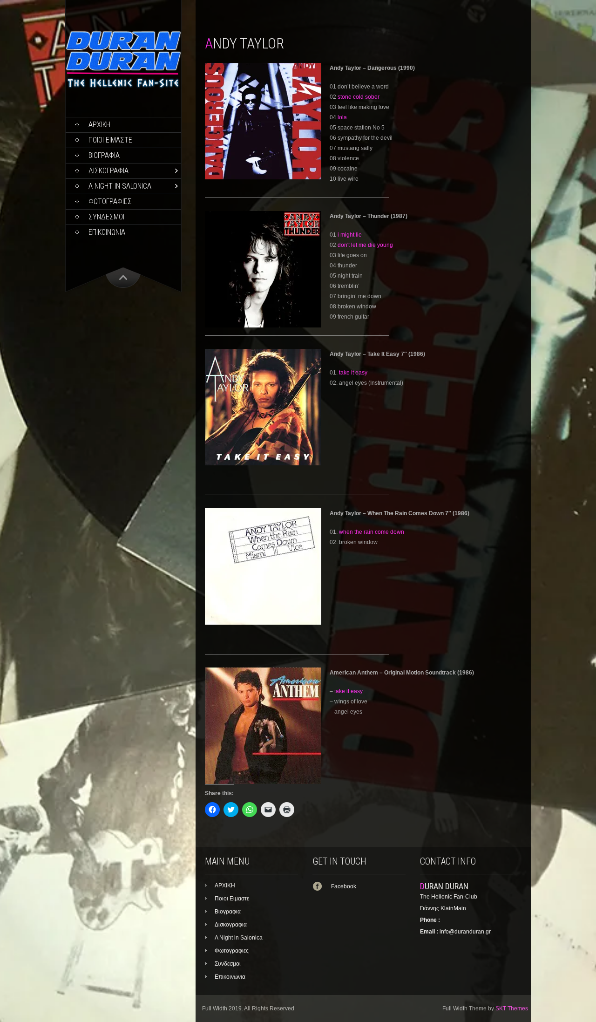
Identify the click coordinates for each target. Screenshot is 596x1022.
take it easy (353, 372)
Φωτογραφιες (110, 201)
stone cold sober (358, 97)
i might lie (350, 235)
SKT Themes (511, 1008)
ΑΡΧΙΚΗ (99, 124)
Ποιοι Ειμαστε (110, 140)
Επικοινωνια (106, 232)
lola (342, 117)
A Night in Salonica (119, 186)
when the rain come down (371, 532)
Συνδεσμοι (106, 216)
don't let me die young (365, 245)
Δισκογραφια (108, 170)
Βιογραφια (104, 155)
